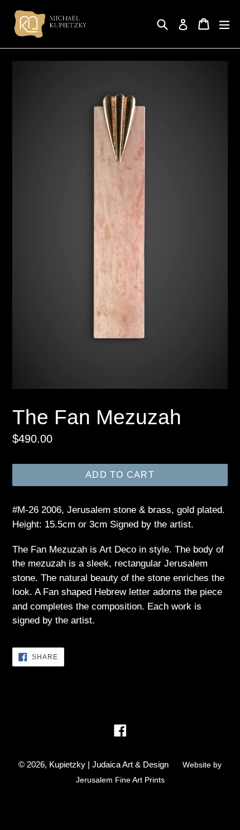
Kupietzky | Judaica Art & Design (109, 764)
